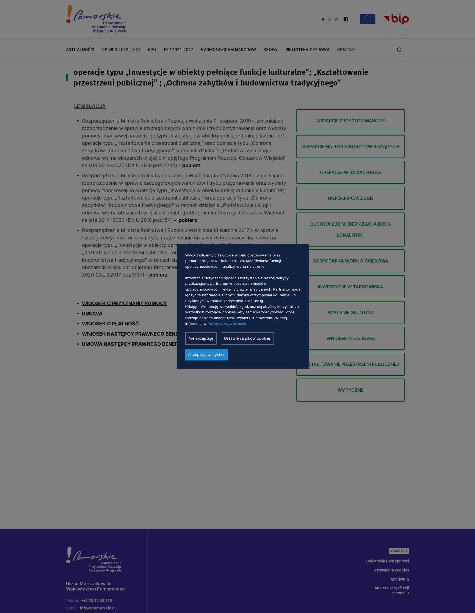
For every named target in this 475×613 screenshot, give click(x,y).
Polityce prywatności (227, 324)
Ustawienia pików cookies (247, 338)
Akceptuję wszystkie (206, 354)
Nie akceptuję (201, 338)
